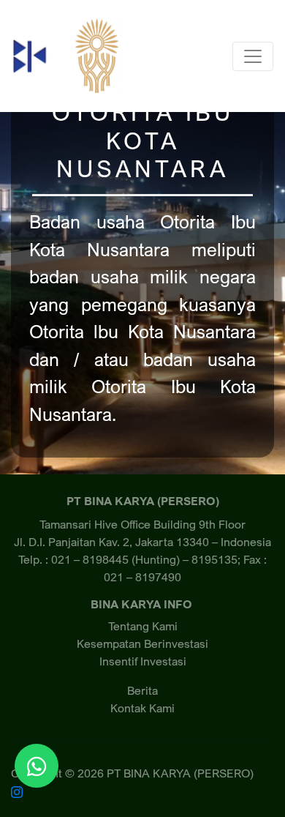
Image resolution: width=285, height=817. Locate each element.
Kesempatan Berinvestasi (142, 643)
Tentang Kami (143, 626)
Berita (142, 690)
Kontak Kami (142, 708)
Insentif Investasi (142, 661)
